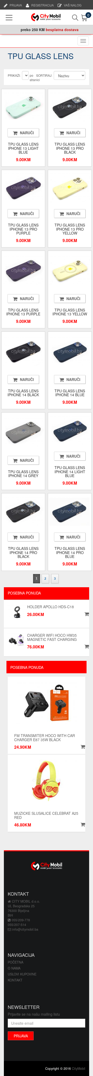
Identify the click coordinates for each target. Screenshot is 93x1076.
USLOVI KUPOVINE (22, 974)
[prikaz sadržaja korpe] (80, 18)
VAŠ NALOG (72, 4)
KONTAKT (15, 980)
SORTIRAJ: (44, 75)
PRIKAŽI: (14, 75)
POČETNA (15, 962)
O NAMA (14, 968)
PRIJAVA (16, 4)
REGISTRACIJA (42, 4)
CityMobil (78, 1068)
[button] (82, 746)
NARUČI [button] (27, 132)
